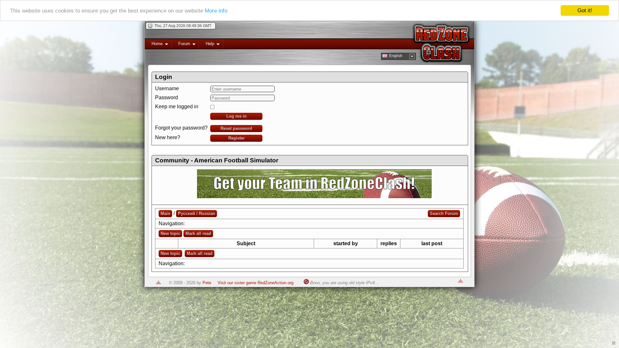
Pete (206, 282)
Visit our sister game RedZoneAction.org (255, 282)
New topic (170, 233)
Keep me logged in (176, 106)
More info (216, 11)
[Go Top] (158, 282)
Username (167, 88)
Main (165, 213)
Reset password (236, 128)
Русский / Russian (196, 213)
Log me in (236, 116)
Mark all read (198, 233)
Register (236, 138)
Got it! (584, 10)
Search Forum (444, 213)
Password (166, 97)
